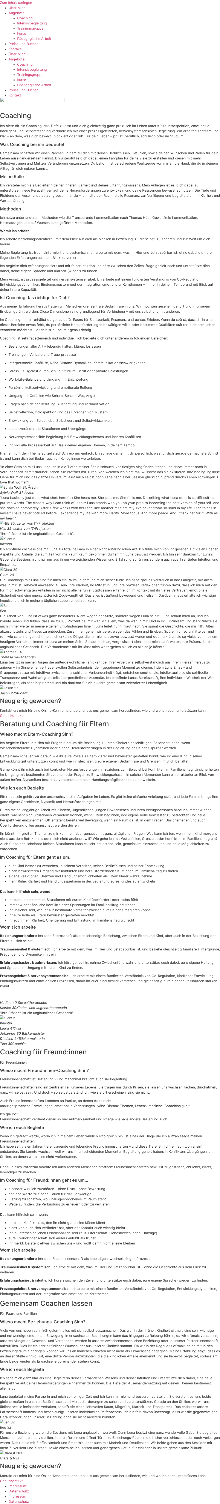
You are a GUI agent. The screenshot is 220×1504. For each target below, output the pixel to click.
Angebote (16, 13)
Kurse (21, 33)
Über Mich (17, 8)
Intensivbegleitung (32, 23)
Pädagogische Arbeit (34, 38)
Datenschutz (19, 1491)
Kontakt (15, 49)
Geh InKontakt (11, 715)
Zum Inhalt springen (16, 2)
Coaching (25, 18)
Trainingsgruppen (31, 28)
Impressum (17, 1486)
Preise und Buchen (23, 44)
